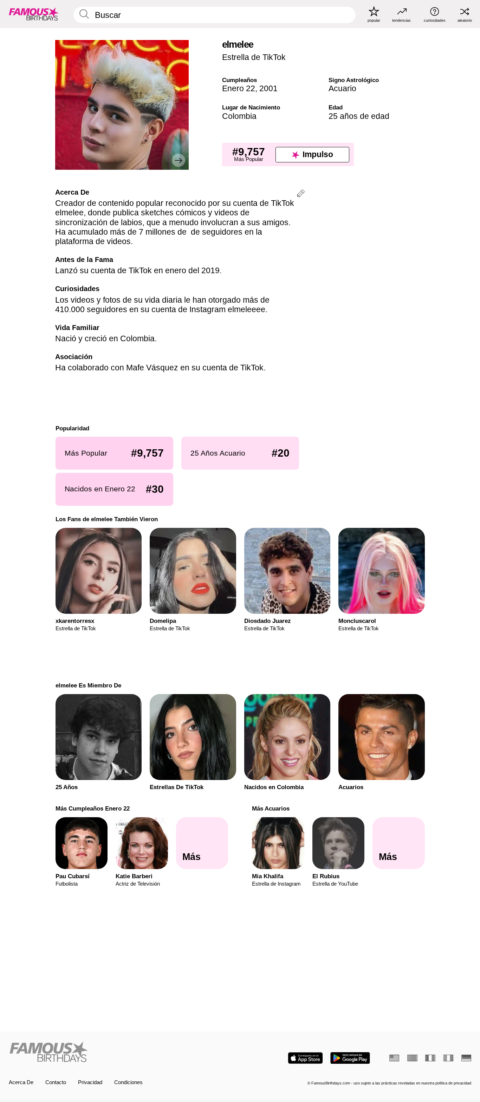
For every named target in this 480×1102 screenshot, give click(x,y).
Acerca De (21, 1082)
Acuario (342, 88)
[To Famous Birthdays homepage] (33, 14)
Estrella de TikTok (254, 57)
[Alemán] (466, 1058)
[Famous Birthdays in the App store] (305, 1058)
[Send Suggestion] (301, 194)
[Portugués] (412, 1058)
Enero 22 (238, 88)
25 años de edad (359, 116)
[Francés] (430, 1058)
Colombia (239, 116)
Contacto (55, 1082)
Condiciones (128, 1082)
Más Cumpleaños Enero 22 (92, 808)
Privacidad (90, 1082)
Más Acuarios (271, 808)
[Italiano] (448, 1058)
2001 (268, 88)
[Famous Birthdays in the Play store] (350, 1058)
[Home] (122, 1052)
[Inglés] (394, 1058)
